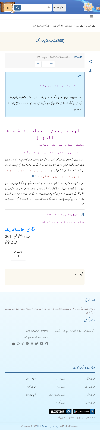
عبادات (88, 26)
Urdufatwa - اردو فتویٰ (48, 426)
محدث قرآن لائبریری (57, 395)
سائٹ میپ (52, 417)
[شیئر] (90, 62)
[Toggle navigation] (91, 16)
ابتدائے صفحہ (18, 252)
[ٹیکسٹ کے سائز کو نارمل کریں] (45, 64)
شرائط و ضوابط (73, 417)
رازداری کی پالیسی (62, 417)
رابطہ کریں (81, 417)
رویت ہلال (69, 26)
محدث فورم (61, 387)
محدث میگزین (31, 387)
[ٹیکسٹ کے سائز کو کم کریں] (51, 64)
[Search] (17, 8)
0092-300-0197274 (37, 332)
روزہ (77, 26)
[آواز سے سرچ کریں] (8, 8)
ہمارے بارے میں (91, 417)
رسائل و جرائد (31, 379)
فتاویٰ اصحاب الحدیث (20, 230)
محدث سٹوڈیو (90, 379)
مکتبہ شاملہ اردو (31, 395)
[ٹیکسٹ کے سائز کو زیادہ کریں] (38, 64)
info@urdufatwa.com (36, 338)
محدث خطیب (90, 403)
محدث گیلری (60, 403)
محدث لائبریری (59, 379)
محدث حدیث (90, 387)
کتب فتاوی (56, 26)
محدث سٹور (91, 395)
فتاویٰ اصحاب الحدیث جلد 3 (41, 26)
